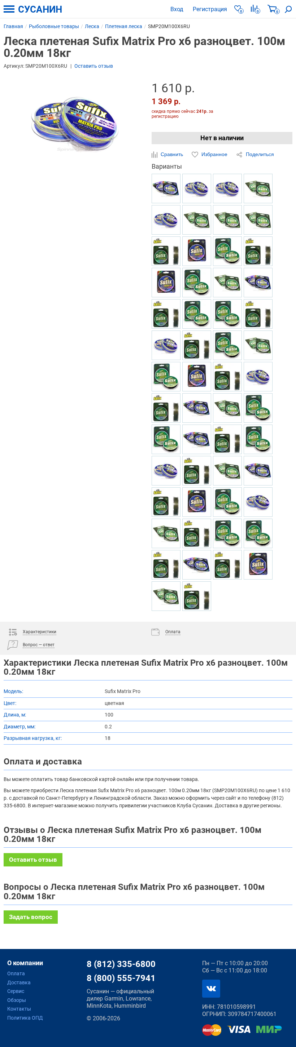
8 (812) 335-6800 (121, 964)
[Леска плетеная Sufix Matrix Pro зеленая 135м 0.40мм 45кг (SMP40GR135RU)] (258, 345)
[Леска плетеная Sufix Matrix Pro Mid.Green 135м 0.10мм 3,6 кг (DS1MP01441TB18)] (166, 565)
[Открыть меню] (9, 9)
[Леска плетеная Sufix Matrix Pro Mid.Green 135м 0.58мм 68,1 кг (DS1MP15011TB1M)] (196, 533)
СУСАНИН (40, 9)
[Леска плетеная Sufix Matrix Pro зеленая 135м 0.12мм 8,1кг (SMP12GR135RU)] (227, 220)
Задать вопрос (30, 916)
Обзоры (16, 1000)
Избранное (214, 154)
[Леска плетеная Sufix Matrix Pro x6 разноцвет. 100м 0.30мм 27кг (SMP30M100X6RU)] (258, 376)
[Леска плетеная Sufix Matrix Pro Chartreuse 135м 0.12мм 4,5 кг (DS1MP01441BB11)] (166, 376)
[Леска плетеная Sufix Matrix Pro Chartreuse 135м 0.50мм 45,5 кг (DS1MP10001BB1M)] (227, 533)
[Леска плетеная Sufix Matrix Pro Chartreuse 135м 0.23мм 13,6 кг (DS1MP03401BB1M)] (166, 439)
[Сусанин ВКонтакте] (211, 989)
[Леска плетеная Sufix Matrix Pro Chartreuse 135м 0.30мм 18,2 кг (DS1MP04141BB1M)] (227, 314)
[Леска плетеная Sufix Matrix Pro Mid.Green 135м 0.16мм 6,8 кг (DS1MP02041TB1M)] (166, 502)
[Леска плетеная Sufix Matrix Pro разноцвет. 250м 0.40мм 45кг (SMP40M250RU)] (196, 439)
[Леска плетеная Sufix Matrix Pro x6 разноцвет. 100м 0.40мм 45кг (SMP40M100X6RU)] (258, 502)
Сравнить (171, 154)
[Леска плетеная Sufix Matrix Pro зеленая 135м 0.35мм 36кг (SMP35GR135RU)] (227, 282)
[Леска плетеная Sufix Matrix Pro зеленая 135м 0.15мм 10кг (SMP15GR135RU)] (227, 408)
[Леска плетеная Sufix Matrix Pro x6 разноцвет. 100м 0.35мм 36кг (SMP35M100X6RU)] (166, 220)
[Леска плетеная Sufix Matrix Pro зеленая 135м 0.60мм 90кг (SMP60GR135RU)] (227, 470)
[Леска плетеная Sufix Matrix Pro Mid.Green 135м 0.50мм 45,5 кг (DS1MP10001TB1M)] (196, 596)
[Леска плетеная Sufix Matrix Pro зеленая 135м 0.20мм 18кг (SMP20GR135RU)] (258, 188)
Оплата (16, 973)
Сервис (15, 991)
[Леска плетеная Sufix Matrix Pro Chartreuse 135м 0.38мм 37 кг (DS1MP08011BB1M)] (258, 439)
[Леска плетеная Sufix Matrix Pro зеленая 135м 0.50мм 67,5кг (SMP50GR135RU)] (166, 596)
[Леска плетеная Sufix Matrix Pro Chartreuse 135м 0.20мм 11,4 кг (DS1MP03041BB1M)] (227, 345)
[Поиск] (288, 9)
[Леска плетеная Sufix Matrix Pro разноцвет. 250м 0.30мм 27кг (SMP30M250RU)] (196, 408)
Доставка (19, 982)
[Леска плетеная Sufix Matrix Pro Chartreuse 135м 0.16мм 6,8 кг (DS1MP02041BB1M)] (227, 502)
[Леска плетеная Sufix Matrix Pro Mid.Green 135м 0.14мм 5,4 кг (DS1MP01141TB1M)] (227, 439)
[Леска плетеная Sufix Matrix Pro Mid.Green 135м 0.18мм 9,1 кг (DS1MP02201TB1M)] (258, 314)
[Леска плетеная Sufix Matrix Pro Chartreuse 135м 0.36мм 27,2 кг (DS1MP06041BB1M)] (258, 533)
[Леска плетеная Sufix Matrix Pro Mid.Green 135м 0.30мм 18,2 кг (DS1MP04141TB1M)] (227, 565)
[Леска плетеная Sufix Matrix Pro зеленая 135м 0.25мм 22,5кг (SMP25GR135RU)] (196, 220)
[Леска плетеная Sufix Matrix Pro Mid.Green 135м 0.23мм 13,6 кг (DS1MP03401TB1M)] (196, 345)
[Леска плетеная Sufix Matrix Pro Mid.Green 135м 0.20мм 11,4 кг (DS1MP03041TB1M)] (227, 376)
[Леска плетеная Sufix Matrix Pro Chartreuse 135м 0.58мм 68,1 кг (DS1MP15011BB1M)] (196, 314)
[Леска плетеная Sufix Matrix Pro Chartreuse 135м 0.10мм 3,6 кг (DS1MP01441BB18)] (227, 251)
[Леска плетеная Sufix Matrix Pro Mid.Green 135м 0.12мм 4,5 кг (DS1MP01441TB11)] (166, 251)
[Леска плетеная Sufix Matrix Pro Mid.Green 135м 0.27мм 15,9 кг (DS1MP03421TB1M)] (258, 251)
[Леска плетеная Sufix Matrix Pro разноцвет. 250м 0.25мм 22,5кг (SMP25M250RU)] (166, 188)
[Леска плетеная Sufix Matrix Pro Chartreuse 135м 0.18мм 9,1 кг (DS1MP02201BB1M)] (258, 408)
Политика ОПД (25, 1018)
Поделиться (259, 154)
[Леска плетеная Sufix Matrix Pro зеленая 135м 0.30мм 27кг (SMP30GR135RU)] (166, 533)
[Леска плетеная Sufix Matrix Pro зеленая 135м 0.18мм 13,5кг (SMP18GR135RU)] (258, 220)
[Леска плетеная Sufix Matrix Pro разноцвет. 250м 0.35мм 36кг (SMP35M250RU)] (258, 282)
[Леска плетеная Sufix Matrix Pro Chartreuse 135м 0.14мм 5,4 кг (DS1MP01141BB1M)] (196, 282)
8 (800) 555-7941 (121, 978)
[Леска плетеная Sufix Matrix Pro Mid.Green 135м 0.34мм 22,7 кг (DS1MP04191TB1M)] (196, 470)
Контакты (19, 1009)
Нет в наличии (222, 138)
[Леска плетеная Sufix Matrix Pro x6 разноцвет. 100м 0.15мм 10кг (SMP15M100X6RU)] (227, 188)
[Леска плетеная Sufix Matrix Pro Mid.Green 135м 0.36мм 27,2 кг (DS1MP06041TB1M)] (166, 408)
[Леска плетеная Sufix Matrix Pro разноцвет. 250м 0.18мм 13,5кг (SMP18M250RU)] (258, 470)
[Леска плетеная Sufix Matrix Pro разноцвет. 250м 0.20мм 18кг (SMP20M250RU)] (196, 565)
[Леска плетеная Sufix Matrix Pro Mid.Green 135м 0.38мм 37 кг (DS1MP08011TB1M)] (166, 314)
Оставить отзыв (93, 66)
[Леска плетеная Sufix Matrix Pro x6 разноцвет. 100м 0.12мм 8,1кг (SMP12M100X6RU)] (196, 188)
